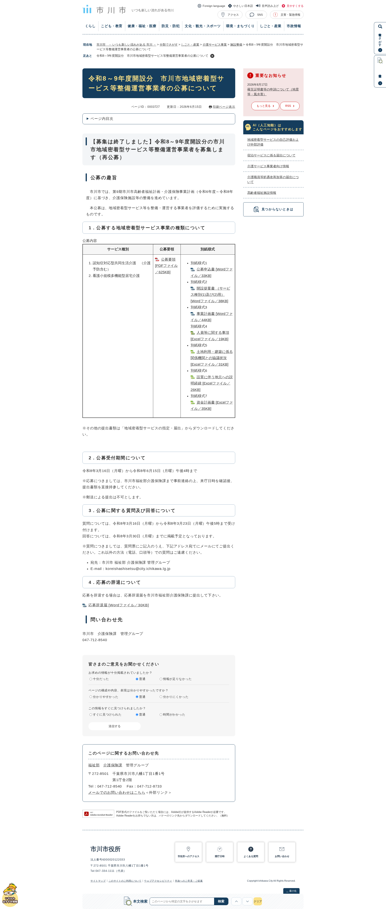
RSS (288, 105)
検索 (221, 901)
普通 (142, 679)
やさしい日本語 (243, 5)
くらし (90, 26)
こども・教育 (111, 26)
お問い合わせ (282, 856)
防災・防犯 (171, 26)
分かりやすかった (105, 696)
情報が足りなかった (177, 679)
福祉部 (94, 765)
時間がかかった (174, 714)
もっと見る (264, 105)
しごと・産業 (270, 26)
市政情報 (294, 26)
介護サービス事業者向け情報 (268, 166)
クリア (258, 901)
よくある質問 (251, 856)
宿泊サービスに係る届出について (271, 155)
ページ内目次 (101, 119)
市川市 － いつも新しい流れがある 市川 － (126, 44)
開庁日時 (220, 856)
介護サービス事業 (215, 44)
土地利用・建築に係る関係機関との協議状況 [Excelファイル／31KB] (212, 358)
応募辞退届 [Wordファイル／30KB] (118, 605)
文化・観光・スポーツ (203, 26)
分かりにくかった (176, 696)
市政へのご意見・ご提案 (189, 880)
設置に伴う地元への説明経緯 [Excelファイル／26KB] (212, 383)
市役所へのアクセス (188, 856)
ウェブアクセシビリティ (158, 880)
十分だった (101, 679)
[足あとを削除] (212, 55)
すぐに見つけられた (107, 714)
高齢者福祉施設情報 (261, 192)
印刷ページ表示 (224, 106)
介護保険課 (112, 765)
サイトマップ (98, 880)
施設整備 (236, 44)
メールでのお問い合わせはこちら (116, 793)
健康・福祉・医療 (142, 26)
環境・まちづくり (240, 26)
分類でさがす (169, 44)
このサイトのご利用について (125, 880)
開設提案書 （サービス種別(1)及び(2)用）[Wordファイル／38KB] (210, 294)
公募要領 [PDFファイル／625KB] (166, 265)
